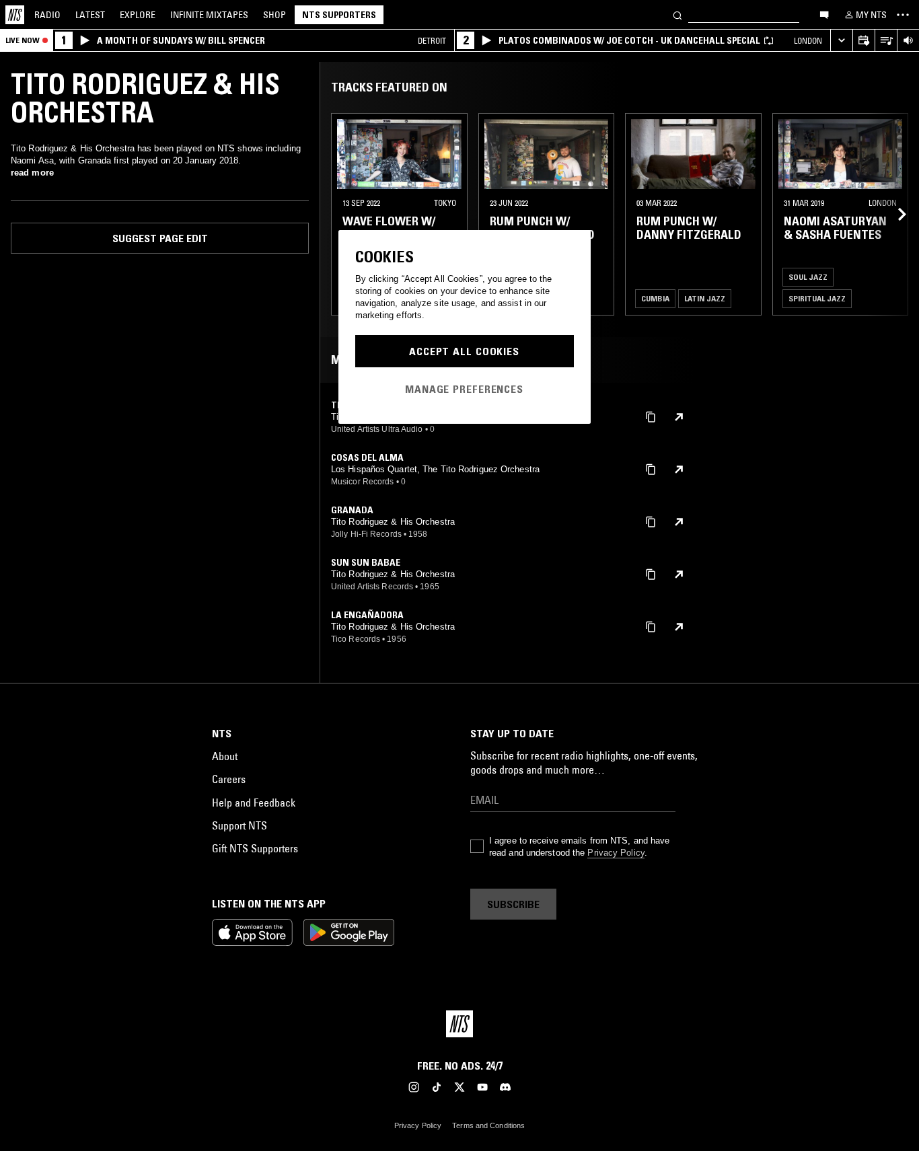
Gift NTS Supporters (255, 848)
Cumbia (655, 298)
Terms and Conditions (488, 1125)
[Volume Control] (908, 41)
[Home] (14, 14)
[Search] (677, 14)
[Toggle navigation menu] (903, 14)
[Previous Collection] (893, 214)
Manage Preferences (464, 389)
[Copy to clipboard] (650, 416)
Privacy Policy (615, 853)
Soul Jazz (808, 277)
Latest (90, 15)
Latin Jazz (704, 298)
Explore (137, 15)
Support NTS (239, 825)
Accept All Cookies (464, 351)
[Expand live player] (841, 41)
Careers (229, 779)
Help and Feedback (253, 802)
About (224, 756)
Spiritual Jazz (817, 298)
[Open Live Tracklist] (886, 41)
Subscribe (513, 904)
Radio (47, 15)
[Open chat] (824, 14)
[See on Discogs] (678, 417)
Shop (274, 15)
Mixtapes (209, 15)
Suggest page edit (160, 238)
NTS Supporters (339, 15)
